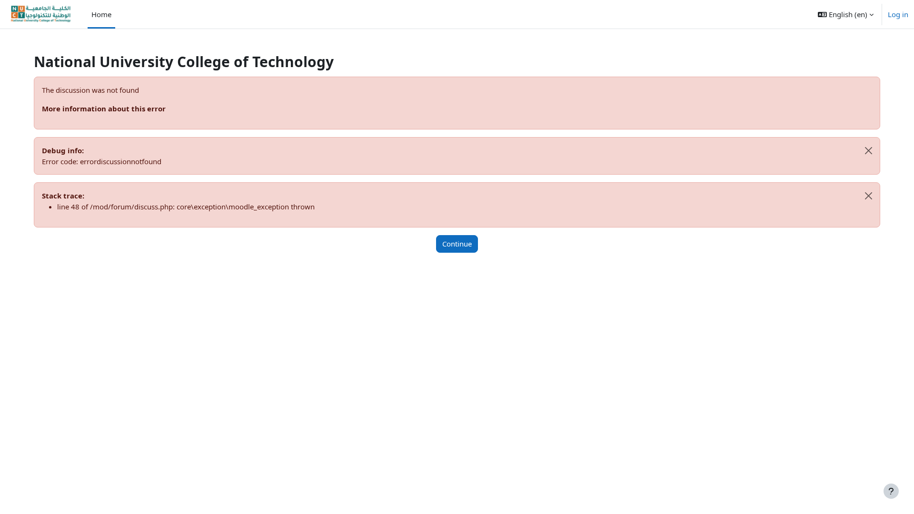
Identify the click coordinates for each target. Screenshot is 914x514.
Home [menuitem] (101, 14)
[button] (846, 14)
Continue (457, 243)
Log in (898, 14)
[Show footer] (891, 491)
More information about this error (104, 108)
